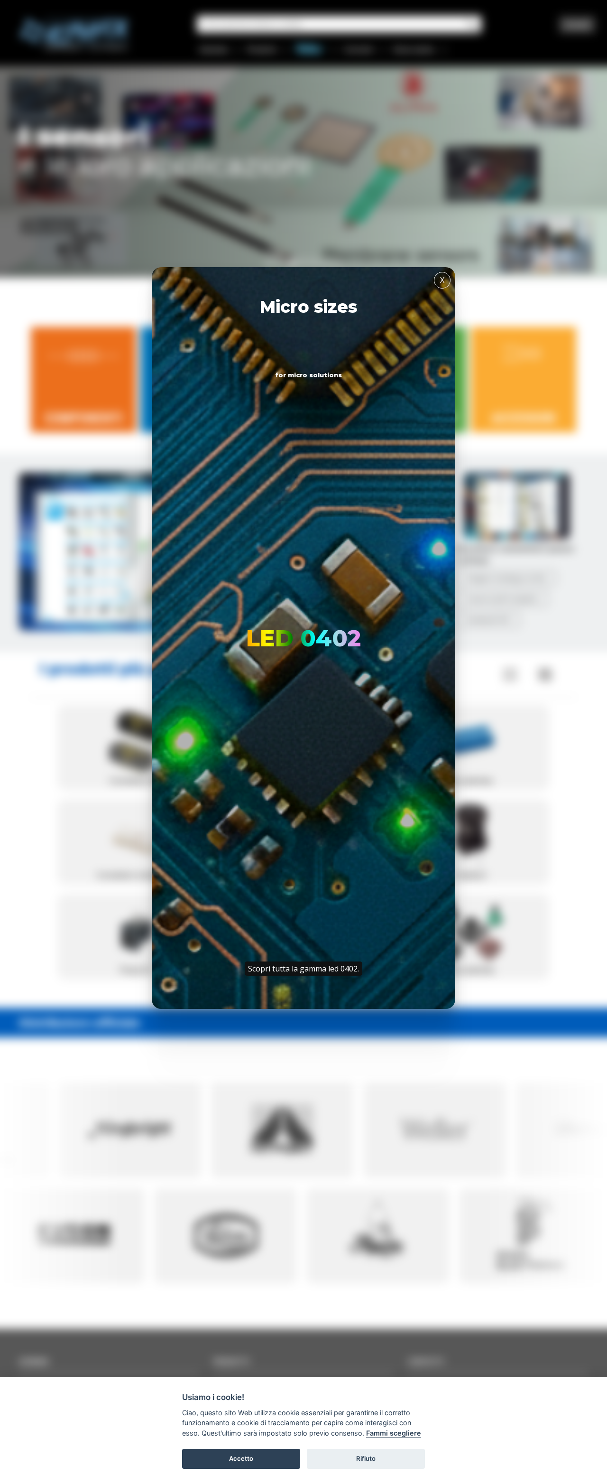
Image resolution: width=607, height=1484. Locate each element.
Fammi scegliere (393, 1433)
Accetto (241, 1458)
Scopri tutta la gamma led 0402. (303, 968)
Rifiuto (366, 1458)
